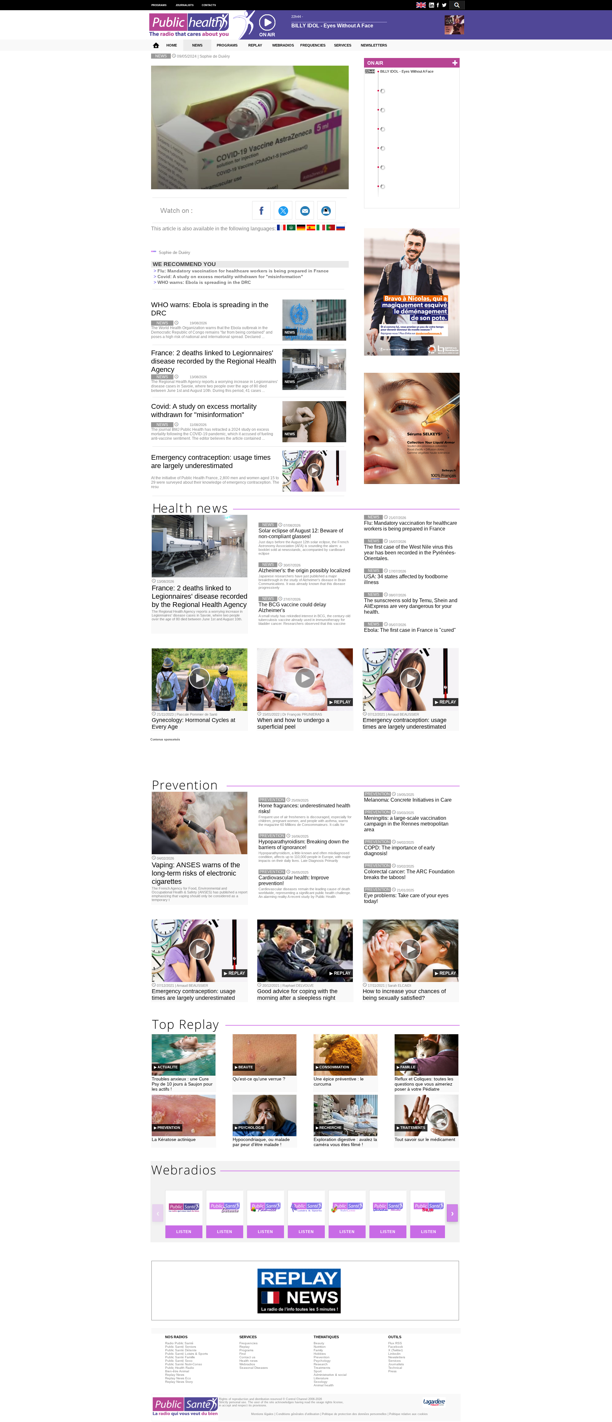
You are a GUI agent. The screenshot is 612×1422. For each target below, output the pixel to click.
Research (321, 1364)
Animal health (324, 1385)
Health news (248, 1360)
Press (392, 1371)
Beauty (319, 1343)
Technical (395, 1367)
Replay (244, 1346)
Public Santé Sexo (179, 1360)
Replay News (174, 1374)
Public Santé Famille (180, 1357)
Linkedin (394, 1353)
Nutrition (320, 1346)
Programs (246, 1350)
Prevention (322, 1357)
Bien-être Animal (177, 1371)
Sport (318, 1371)
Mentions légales (262, 1414)
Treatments (322, 1367)
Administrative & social (330, 1374)
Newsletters (396, 1357)
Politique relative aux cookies (408, 1414)
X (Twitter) (395, 1350)
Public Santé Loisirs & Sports (186, 1353)
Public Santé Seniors (180, 1346)
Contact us (247, 1357)
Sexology (320, 1381)
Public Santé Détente (181, 1350)
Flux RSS (395, 1343)
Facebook (395, 1346)
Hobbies (320, 1353)
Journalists (396, 1364)
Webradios (247, 1364)
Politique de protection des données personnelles (354, 1414)
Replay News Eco (178, 1378)
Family (318, 1350)
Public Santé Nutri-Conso (183, 1364)
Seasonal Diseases (253, 1367)
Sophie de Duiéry (215, 56)
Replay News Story (179, 1381)
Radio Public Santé (179, 1343)
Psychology (322, 1360)
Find (242, 1353)
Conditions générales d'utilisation (297, 1414)
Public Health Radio (179, 1367)
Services (394, 1360)
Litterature (321, 1378)
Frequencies (248, 1343)
